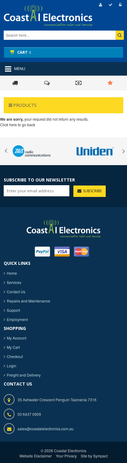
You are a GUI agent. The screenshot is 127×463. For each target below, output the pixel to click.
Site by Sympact (94, 455)
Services (14, 282)
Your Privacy (66, 455)
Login (11, 365)
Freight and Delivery (24, 374)
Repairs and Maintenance (28, 300)
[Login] (119, 4)
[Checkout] (109, 4)
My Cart (13, 347)
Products (25, 105)
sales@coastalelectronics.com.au (46, 428)
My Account (16, 337)
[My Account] (99, 4)
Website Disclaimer (35, 455)
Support (13, 310)
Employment (17, 319)
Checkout (15, 356)
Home (12, 273)
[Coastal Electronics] (59, 21)
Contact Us (16, 291)
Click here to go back (17, 124)
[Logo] (63, 227)
